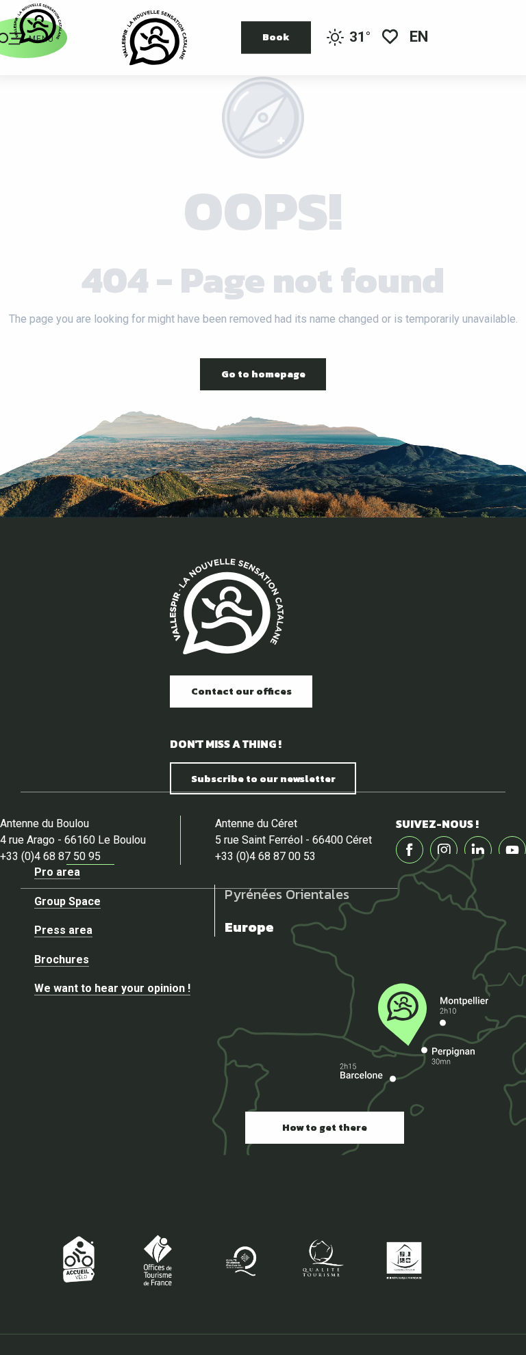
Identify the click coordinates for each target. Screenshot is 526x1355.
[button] (420, 38)
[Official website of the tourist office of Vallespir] (154, 37)
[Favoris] (390, 38)
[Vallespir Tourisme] (227, 607)
